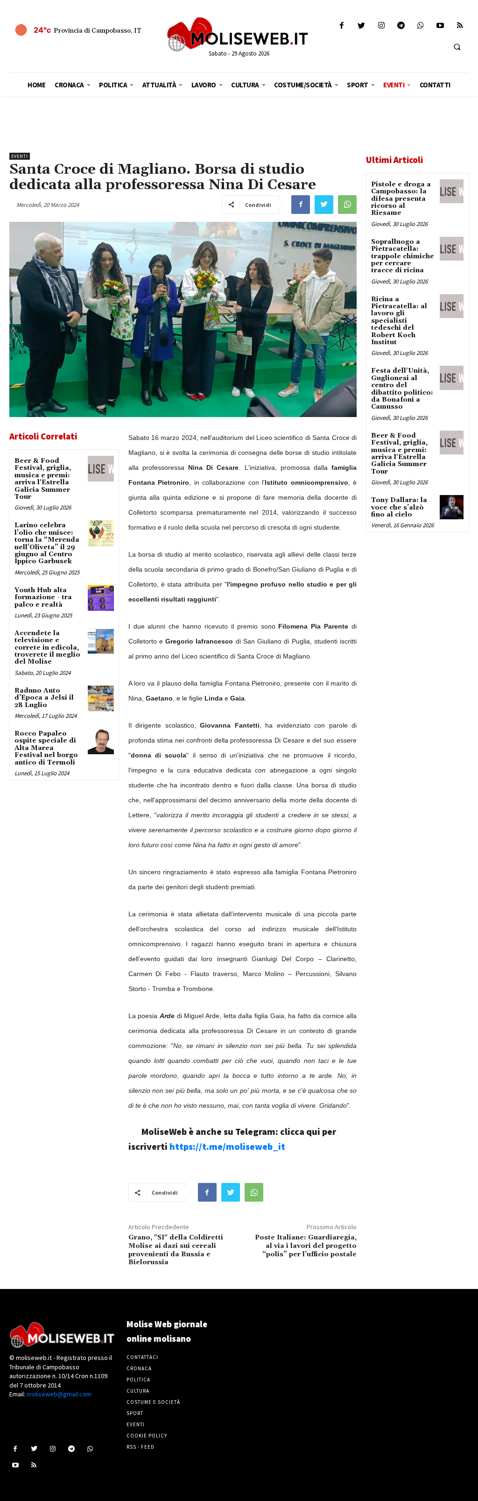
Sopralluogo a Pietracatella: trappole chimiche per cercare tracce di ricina (402, 256)
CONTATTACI (142, 1357)
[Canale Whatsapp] (420, 26)
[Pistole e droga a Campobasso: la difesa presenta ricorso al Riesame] (452, 191)
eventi (19, 156)
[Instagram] (381, 26)
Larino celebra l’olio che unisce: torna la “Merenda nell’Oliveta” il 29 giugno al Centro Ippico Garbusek (46, 543)
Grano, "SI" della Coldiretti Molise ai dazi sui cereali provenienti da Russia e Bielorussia (175, 1250)
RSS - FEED (141, 1447)
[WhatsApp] (347, 204)
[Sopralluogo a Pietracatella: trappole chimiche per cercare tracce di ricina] (452, 249)
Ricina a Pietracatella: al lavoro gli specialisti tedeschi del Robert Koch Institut (399, 321)
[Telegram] (400, 26)
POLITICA (138, 1379)
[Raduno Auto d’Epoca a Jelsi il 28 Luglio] (100, 698)
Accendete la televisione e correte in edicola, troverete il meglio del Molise (47, 647)
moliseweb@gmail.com (59, 1394)
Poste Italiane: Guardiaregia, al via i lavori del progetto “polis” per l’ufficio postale (306, 1246)
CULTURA (138, 1391)
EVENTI (136, 1424)
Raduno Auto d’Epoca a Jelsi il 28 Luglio (44, 698)
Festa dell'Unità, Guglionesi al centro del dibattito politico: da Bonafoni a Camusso (402, 389)
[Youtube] (440, 26)
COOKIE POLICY (147, 1435)
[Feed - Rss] (460, 26)
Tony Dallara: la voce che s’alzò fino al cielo (399, 507)
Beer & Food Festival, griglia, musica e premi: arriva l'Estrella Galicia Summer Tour (42, 479)
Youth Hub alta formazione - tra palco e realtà (43, 597)
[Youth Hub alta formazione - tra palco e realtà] (100, 598)
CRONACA (139, 1368)
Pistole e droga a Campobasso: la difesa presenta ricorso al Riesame (401, 199)
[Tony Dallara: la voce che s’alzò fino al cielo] (452, 507)
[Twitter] (361, 26)
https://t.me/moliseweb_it (227, 1146)
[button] (457, 46)
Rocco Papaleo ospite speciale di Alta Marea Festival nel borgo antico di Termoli (46, 748)
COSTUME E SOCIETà (153, 1402)
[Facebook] (342, 26)
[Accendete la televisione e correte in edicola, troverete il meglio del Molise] (100, 641)
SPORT (135, 1413)
